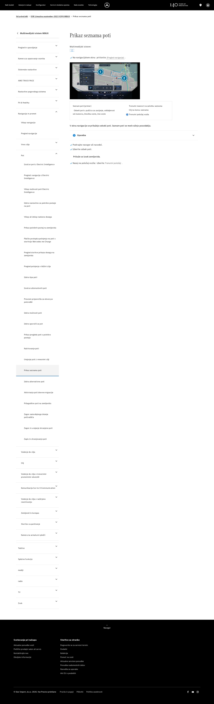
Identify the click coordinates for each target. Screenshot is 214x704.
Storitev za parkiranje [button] (30, 524)
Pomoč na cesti (66, 657)
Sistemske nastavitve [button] (27, 69)
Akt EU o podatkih (68, 673)
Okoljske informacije (22, 657)
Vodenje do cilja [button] (28, 452)
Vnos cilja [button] (25, 144)
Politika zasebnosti (94, 692)
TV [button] (19, 592)
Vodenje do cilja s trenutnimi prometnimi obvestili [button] (33, 475)
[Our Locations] (200, 5)
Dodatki (63, 649)
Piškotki (80, 692)
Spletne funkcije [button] (25, 559)
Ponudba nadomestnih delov (72, 665)
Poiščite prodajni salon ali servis (27, 649)
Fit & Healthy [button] (23, 102)
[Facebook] (188, 691)
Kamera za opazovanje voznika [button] (31, 58)
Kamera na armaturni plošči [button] (33, 535)
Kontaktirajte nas (21, 653)
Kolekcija (64, 653)
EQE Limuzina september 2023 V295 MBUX (50, 16)
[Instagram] (197, 691)
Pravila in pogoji (67, 692)
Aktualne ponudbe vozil (24, 645)
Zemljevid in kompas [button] (30, 513)
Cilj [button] (22, 463)
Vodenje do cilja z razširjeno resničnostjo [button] (33, 500)
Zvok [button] (20, 603)
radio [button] (20, 581)
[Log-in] (208, 5)
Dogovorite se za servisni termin (74, 645)
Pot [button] (22, 155)
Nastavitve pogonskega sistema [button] (32, 91)
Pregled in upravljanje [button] (27, 47)
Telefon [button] (21, 548)
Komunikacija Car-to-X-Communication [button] (38, 488)
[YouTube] (192, 691)
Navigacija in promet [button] (27, 113)
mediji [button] (20, 570)
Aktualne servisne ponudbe (72, 661)
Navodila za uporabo (69, 669)
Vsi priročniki (22, 16)
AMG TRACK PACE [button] (26, 80)
